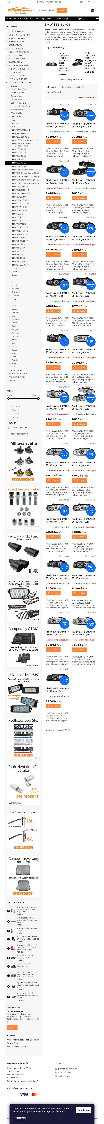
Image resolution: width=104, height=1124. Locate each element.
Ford (13, 282)
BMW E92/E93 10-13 (20, 203)
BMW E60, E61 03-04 (21, 186)
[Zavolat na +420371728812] (11, 2)
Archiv (12, 1027)
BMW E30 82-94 (19, 133)
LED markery (16, 99)
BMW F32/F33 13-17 (20, 224)
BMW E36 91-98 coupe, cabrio (25, 140)
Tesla (14, 356)
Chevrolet (16, 292)
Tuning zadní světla (15, 1012)
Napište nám (13, 1078)
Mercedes (16, 312)
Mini (13, 316)
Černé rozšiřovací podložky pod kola (23, 1040)
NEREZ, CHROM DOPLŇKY (18, 65)
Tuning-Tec (12, 1043)
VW (13, 367)
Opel (14, 326)
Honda (14, 285)
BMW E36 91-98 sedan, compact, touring (22, 144)
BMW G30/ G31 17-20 (21, 227)
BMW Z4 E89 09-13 (20, 265)
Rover (14, 339)
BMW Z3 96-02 (18, 258)
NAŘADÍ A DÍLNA (15, 62)
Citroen (15, 268)
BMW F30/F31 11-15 (20, 217)
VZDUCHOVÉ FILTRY (16, 377)
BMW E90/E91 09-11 (20, 197)
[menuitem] (19, 19)
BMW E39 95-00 (19, 159)
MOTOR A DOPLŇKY (16, 58)
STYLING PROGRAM (16, 75)
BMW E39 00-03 (19, 156)
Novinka (17, 413)
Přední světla (16, 113)
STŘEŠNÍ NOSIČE (15, 72)
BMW (14, 126)
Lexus (14, 305)
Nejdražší (80, 87)
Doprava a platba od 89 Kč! (49, 2)
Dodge (15, 275)
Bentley (15, 123)
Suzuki (14, 350)
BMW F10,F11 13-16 (19, 210)
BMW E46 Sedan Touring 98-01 (25, 183)
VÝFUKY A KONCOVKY (17, 373)
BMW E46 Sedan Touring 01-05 (25, 180)
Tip (15, 417)
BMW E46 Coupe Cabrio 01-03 (25, 169)
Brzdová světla (17, 92)
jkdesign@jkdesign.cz (67, 1068)
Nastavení (20, 1117)
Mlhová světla (17, 109)
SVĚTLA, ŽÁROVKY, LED (17, 79)
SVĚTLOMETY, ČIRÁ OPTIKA (19, 82)
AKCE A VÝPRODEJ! (16, 31)
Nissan (14, 322)
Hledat (62, 10)
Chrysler (15, 295)
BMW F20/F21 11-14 (20, 214)
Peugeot (15, 329)
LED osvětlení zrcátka (20, 106)
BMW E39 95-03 (19, 163)
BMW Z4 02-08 (18, 261)
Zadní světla (16, 370)
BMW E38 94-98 (19, 149)
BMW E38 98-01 (19, 152)
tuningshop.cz (64, 1076)
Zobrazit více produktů (69, 79)
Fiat (13, 278)
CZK (81, 2)
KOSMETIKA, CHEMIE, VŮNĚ (19, 52)
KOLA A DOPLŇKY (15, 48)
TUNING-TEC (19, 427)
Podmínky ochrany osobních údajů (22, 1081)
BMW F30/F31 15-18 (20, 220)
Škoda (14, 353)
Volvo (14, 363)
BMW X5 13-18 (18, 251)
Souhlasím (84, 1110)
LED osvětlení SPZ (18, 103)
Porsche (15, 333)
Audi (13, 120)
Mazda (15, 309)
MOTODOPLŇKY (15, 55)
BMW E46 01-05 (19, 166)
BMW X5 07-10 (18, 248)
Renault (15, 336)
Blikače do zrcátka (19, 89)
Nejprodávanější (54, 92)
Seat (14, 343)
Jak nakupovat (13, 1071)
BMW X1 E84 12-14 (19, 234)
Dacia (14, 271)
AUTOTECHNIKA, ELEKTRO (19, 35)
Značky (11, 380)
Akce (15, 410)
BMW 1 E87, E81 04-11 (21, 130)
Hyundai (15, 288)
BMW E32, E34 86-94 (21, 137)
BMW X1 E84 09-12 (20, 231)
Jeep (14, 299)
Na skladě (18, 406)
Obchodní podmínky (16, 1074)
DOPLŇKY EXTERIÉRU (16, 38)
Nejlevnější (66, 87)
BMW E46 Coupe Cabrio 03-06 (25, 173)
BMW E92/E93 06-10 (21, 200)
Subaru (15, 346)
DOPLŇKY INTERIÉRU (16, 41)
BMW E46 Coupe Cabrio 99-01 (25, 176)
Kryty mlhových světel (17, 1046)
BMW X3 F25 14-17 (20, 241)
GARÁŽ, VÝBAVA (15, 45)
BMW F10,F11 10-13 (19, 207)
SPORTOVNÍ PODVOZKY (18, 69)
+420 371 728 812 (65, 1072)
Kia (13, 302)
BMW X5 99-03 (18, 254)
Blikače (14, 86)
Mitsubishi (16, 319)
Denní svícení (17, 96)
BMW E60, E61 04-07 (21, 190)
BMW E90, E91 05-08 (21, 193)
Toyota (15, 360)
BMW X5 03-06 (18, 244)
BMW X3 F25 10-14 (20, 237)
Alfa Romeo (17, 116)
